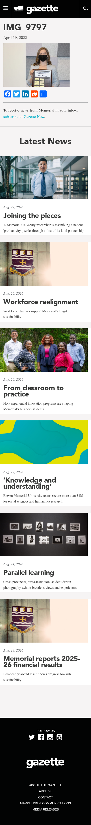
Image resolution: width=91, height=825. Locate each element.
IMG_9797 (25, 27)
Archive (45, 791)
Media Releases (45, 809)
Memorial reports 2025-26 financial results (41, 662)
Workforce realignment (40, 302)
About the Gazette (45, 785)
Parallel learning (28, 572)
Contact (45, 797)
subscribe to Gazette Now (23, 116)
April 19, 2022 (15, 37)
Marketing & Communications (45, 803)
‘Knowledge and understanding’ (29, 483)
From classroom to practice (33, 391)
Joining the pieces (32, 216)
